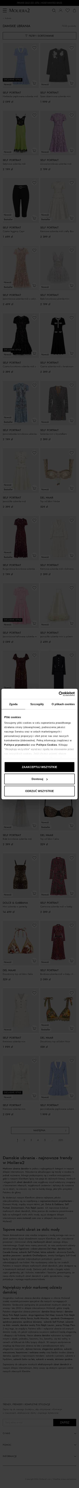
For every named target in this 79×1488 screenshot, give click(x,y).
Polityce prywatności (17, 744)
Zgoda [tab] (13, 703)
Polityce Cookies (46, 744)
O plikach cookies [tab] (63, 703)
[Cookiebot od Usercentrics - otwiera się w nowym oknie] (59, 694)
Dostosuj (37, 778)
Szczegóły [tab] (37, 703)
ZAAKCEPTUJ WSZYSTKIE (39, 766)
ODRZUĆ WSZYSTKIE (39, 790)
